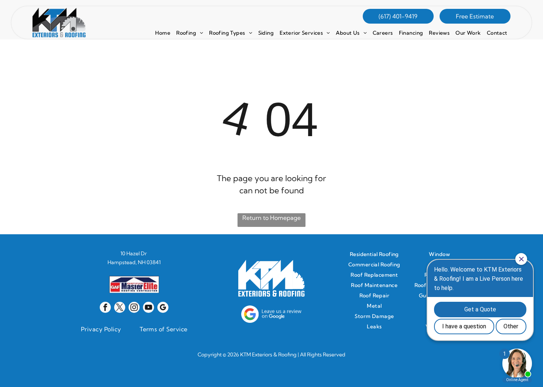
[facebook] (105, 308)
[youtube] (148, 308)
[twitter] (119, 308)
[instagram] (134, 308)
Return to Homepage (271, 217)
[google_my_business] (162, 308)
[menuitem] (162, 33)
